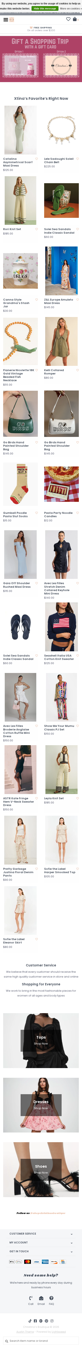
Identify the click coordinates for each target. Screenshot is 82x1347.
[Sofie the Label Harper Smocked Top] (61, 840)
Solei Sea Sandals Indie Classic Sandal (59, 231)
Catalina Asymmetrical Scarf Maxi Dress (18, 162)
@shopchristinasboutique (47, 1213)
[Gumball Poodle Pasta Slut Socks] (20, 484)
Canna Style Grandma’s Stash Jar (16, 303)
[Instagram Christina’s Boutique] (52, 1321)
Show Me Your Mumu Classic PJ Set (59, 727)
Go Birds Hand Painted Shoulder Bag (16, 446)
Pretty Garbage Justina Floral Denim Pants (18, 872)
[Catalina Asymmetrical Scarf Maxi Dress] (20, 130)
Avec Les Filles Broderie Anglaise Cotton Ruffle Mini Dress (16, 731)
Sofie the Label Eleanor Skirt (14, 941)
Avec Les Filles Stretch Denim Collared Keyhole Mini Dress (56, 588)
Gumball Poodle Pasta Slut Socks (15, 514)
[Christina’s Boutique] (11, 19)
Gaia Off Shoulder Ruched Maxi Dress (16, 585)
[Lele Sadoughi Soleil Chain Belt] (61, 130)
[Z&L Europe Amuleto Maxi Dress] (61, 270)
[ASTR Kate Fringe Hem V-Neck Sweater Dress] (20, 769)
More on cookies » (71, 8)
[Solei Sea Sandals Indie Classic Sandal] (61, 200)
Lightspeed (59, 1332)
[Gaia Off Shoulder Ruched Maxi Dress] (20, 554)
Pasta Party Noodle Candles (58, 514)
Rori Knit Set (12, 229)
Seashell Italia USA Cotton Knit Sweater (59, 657)
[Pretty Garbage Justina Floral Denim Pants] (20, 840)
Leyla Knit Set (54, 798)
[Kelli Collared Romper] (61, 341)
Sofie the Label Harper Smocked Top (59, 870)
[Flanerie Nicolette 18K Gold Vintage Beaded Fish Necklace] (20, 341)
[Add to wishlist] (36, 159)
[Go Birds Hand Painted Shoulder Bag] (20, 413)
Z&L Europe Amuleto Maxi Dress (58, 301)
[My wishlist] (68, 20)
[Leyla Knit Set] (61, 769)
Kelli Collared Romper (54, 372)
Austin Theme (25, 1332)
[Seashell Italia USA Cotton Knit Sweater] (61, 626)
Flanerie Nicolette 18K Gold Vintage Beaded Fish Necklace (18, 375)
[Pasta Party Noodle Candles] (61, 484)
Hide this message (45, 8)
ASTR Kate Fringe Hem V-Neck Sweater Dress (18, 802)
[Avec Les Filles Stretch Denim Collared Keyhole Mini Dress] (61, 554)
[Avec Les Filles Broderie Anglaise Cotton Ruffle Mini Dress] (20, 697)
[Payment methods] (16, 1261)
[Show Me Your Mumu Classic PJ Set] (61, 697)
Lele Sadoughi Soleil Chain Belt (59, 160)
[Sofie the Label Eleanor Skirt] (20, 910)
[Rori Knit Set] (20, 200)
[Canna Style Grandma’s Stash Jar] (20, 270)
